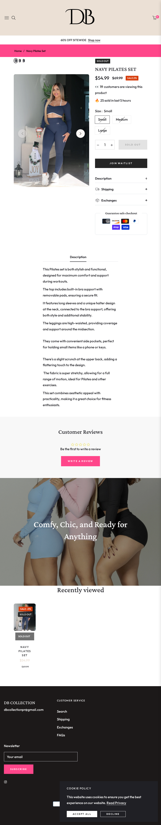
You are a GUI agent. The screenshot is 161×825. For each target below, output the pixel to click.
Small (102, 119)
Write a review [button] (80, 461)
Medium (122, 119)
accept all (82, 813)
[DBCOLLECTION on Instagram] (6, 782)
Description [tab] (78, 257)
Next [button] (80, 133)
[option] (51, 130)
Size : (103, 111)
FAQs (61, 735)
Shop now (94, 40)
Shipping (63, 719)
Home (18, 51)
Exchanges (65, 727)
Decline (113, 813)
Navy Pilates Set (24, 651)
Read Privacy (116, 803)
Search (62, 711)
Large (102, 130)
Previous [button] (22, 133)
